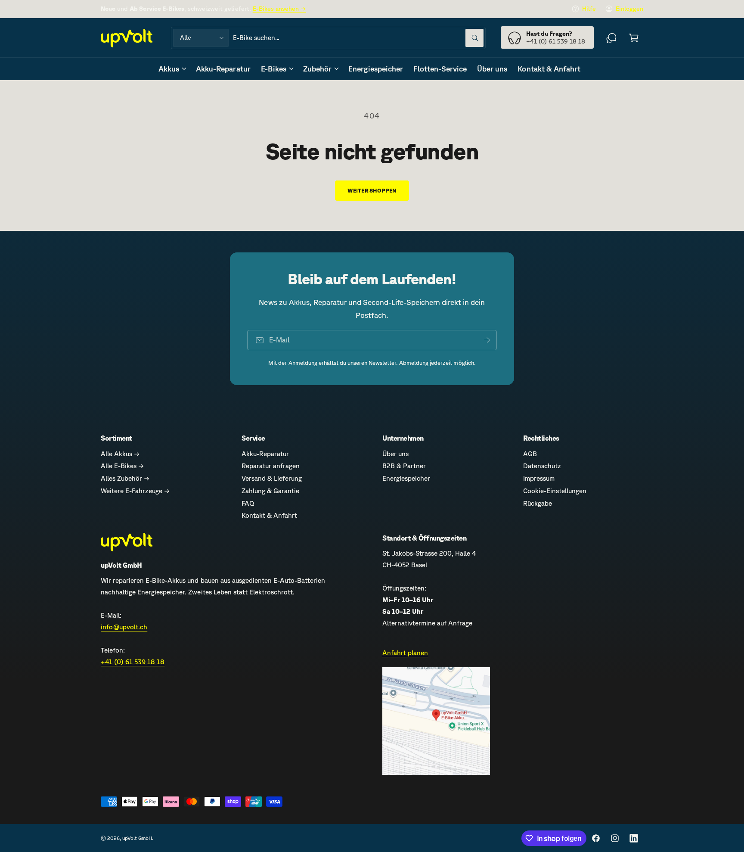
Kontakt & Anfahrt (269, 515)
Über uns (395, 453)
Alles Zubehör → (125, 478)
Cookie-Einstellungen (554, 490)
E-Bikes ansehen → (279, 8)
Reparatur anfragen (271, 466)
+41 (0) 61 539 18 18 (132, 661)
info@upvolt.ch (124, 627)
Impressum (539, 478)
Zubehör (317, 69)
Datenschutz (542, 466)
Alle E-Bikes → (122, 466)
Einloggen (629, 8)
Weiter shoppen (372, 190)
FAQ (248, 503)
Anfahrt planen (405, 652)
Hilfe (589, 8)
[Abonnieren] (486, 340)
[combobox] (358, 38)
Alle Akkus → (120, 453)
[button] (634, 38)
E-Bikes (273, 69)
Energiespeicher (406, 478)
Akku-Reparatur (265, 453)
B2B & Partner (404, 466)
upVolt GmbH (137, 838)
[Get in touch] (611, 38)
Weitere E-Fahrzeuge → (135, 490)
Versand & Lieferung (272, 478)
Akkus (168, 69)
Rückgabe (537, 503)
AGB (530, 453)
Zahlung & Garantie (270, 490)
